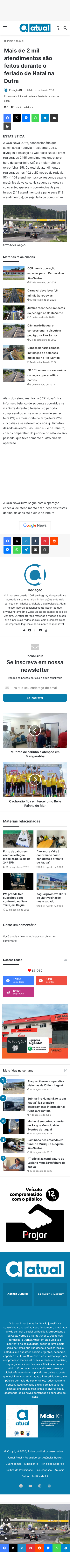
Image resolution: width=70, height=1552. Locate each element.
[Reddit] (54, 541)
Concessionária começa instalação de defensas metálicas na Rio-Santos (43, 352)
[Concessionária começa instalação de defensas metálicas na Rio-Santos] (13, 352)
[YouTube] (40, 630)
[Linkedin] (26, 541)
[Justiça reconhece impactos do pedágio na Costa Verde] (13, 312)
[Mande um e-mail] (20, 90)
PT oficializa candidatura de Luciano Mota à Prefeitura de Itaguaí (46, 1162)
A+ (6, 1520)
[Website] (24, 630)
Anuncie (59, 1470)
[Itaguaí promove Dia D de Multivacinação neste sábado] (52, 881)
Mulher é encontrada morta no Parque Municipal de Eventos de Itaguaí (45, 1125)
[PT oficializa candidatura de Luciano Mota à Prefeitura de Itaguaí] (13, 1164)
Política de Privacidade (19, 1470)
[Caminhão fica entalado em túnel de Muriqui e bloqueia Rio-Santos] (13, 1145)
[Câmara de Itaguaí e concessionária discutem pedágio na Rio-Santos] (13, 330)
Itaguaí (20, 40)
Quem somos (14, 1463)
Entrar (25, 1476)
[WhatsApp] (35, 118)
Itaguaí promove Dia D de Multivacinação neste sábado (51, 897)
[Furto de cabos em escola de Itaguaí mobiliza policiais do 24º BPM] (18, 839)
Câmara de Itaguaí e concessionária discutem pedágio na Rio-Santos (44, 330)
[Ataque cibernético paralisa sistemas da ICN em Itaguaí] (13, 1086)
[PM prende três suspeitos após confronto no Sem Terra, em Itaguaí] (18, 881)
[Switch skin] (58, 29)
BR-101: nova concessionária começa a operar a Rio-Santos (46, 375)
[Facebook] (7, 118)
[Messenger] (26, 118)
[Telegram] (45, 118)
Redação (14, 90)
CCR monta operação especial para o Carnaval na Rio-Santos (45, 273)
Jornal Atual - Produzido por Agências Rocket (35, 1457)
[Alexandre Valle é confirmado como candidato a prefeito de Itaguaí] (52, 839)
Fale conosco (44, 1470)
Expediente (31, 1463)
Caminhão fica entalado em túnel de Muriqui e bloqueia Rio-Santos (45, 1144)
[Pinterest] (45, 541)
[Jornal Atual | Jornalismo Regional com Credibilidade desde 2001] (35, 27)
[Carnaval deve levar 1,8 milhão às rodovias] (13, 295)
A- (6, 1538)
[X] (17, 118)
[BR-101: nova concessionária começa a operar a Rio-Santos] (13, 375)
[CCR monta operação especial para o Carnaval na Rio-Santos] (13, 273)
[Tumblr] (35, 541)
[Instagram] (46, 630)
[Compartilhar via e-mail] (54, 118)
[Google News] (35, 525)
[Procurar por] (65, 29)
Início (9, 40)
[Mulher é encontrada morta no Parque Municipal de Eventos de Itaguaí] (13, 1126)
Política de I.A (40, 1476)
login (32, 936)
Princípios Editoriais (52, 1463)
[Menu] (5, 29)
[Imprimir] (7, 126)
